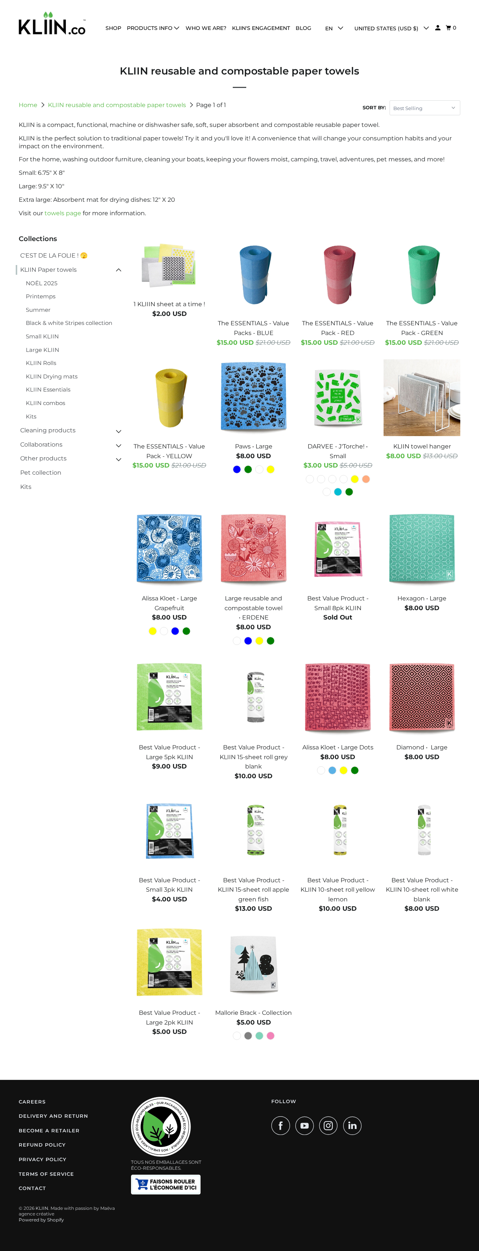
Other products (43, 458)
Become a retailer (49, 1130)
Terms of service (46, 1174)
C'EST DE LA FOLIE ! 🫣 (54, 255)
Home (29, 105)
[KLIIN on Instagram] (330, 1125)
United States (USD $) (387, 28)
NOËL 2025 (41, 283)
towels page (63, 213)
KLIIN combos (45, 403)
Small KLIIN (42, 336)
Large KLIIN (42, 349)
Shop (113, 28)
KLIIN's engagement (261, 28)
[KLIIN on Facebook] (282, 1125)
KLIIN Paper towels (48, 269)
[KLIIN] (52, 23)
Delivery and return (53, 1116)
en (329, 28)
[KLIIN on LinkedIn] (354, 1125)
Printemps (40, 296)
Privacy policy (43, 1159)
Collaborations (41, 444)
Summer (38, 309)
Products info (150, 28)
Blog (303, 28)
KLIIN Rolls (41, 362)
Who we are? (206, 28)
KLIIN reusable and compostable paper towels (117, 105)
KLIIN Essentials (48, 389)
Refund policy (42, 1145)
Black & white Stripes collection (69, 322)
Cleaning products (48, 430)
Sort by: (374, 107)
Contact (32, 1188)
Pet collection (40, 472)
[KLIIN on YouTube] (306, 1125)
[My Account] (438, 27)
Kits (31, 416)
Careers (32, 1102)
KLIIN (42, 1208)
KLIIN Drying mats (51, 376)
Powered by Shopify (41, 1220)
